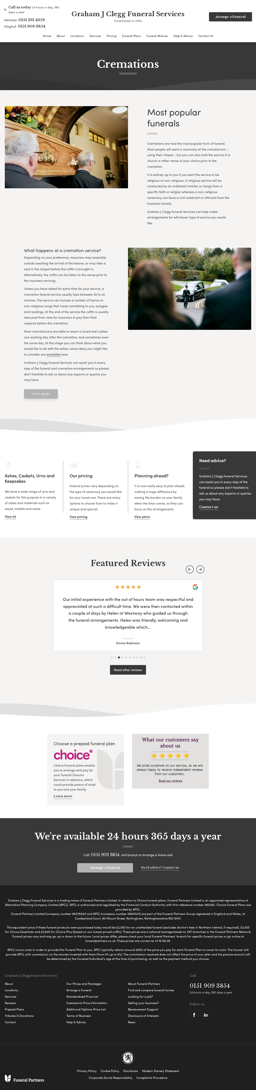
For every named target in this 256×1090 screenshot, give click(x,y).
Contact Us (205, 36)
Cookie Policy (110, 1071)
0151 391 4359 (31, 20)
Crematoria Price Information (86, 1003)
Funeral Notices (157, 36)
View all (10, 516)
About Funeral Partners (144, 983)
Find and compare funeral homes (151, 990)
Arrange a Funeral (230, 17)
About (61, 36)
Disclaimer (130, 1071)
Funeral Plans (131, 36)
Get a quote (41, 394)
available (54, 354)
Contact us (208, 507)
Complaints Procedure (151, 1077)
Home (47, 36)
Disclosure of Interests (143, 1015)
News (131, 1022)
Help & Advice (183, 36)
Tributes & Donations (19, 1015)
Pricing (111, 36)
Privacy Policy (87, 1071)
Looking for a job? (140, 996)
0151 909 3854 (31, 26)
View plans (142, 516)
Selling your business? (143, 1003)
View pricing (78, 516)
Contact (10, 1022)
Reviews (10, 1003)
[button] (189, 569)
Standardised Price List (82, 996)
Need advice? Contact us (160, 867)
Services (95, 36)
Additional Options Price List (86, 1009)
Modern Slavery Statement (160, 1071)
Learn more (63, 796)
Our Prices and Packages (83, 983)
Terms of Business (78, 1015)
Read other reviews (128, 669)
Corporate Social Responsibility (110, 1077)
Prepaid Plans (14, 1009)
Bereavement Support (143, 1009)
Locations (77, 36)
